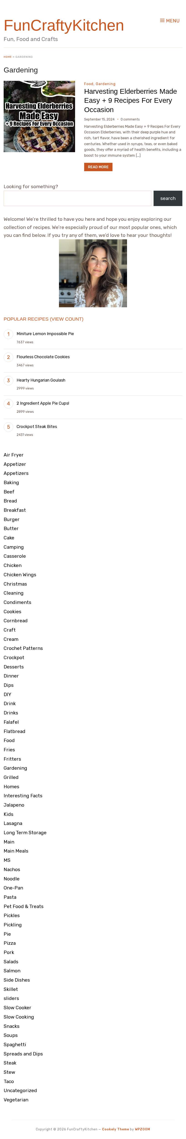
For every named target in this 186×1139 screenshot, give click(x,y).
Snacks (12, 1026)
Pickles (12, 915)
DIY (7, 694)
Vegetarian (16, 1100)
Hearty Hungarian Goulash (41, 380)
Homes (11, 786)
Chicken (13, 565)
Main (9, 842)
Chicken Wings (20, 574)
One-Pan (13, 888)
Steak (10, 1063)
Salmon (12, 970)
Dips (9, 685)
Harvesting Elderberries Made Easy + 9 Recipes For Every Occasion (130, 100)
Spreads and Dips (23, 1054)
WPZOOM (142, 1129)
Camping (14, 547)
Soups (11, 1035)
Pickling (13, 925)
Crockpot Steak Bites (37, 426)
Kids (8, 814)
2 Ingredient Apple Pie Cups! (43, 403)
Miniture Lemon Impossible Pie (45, 333)
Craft (10, 630)
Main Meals (16, 851)
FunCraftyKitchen (64, 25)
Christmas (15, 584)
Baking (11, 482)
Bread (10, 501)
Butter (11, 528)
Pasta (10, 897)
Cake (9, 538)
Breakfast (15, 510)
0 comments (130, 119)
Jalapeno (14, 805)
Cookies (12, 611)
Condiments (17, 602)
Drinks (11, 713)
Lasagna (13, 823)
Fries (9, 749)
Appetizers (16, 473)
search (168, 198)
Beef (9, 492)
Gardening (106, 84)
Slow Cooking (19, 1017)
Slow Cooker (17, 1007)
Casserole (15, 556)
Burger (12, 519)
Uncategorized (20, 1090)
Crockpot (14, 657)
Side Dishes (17, 980)
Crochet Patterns (23, 648)
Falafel (11, 722)
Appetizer (15, 464)
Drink (10, 703)
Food (88, 84)
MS (7, 860)
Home (8, 56)
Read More (98, 167)
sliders (11, 998)
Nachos (12, 869)
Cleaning (14, 593)
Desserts (14, 667)
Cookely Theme (115, 1129)
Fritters (12, 759)
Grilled (11, 777)
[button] (169, 21)
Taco (9, 1081)
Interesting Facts (23, 795)
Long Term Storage (25, 832)
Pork (9, 952)
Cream (11, 639)
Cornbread (16, 620)
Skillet (11, 989)
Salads (11, 961)
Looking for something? (31, 186)
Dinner (11, 676)
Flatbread (14, 731)
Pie (7, 934)
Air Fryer (14, 455)
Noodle (12, 879)
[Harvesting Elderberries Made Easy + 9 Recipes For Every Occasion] (39, 84)
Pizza (10, 943)
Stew (9, 1072)
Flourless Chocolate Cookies (43, 356)
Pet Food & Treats (24, 906)
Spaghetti (15, 1044)
